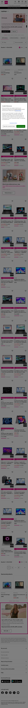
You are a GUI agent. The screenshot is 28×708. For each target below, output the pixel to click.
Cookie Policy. (18, 110)
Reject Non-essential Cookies (9, 126)
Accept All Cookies (20, 126)
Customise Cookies (13, 123)
